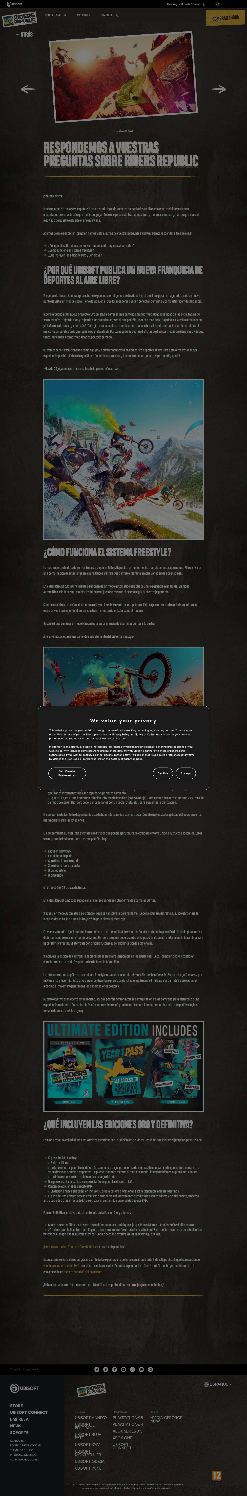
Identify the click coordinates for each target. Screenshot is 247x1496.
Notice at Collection (147, 734)
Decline (163, 773)
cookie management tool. (110, 738)
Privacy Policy (120, 734)
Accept (185, 773)
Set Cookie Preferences (67, 773)
